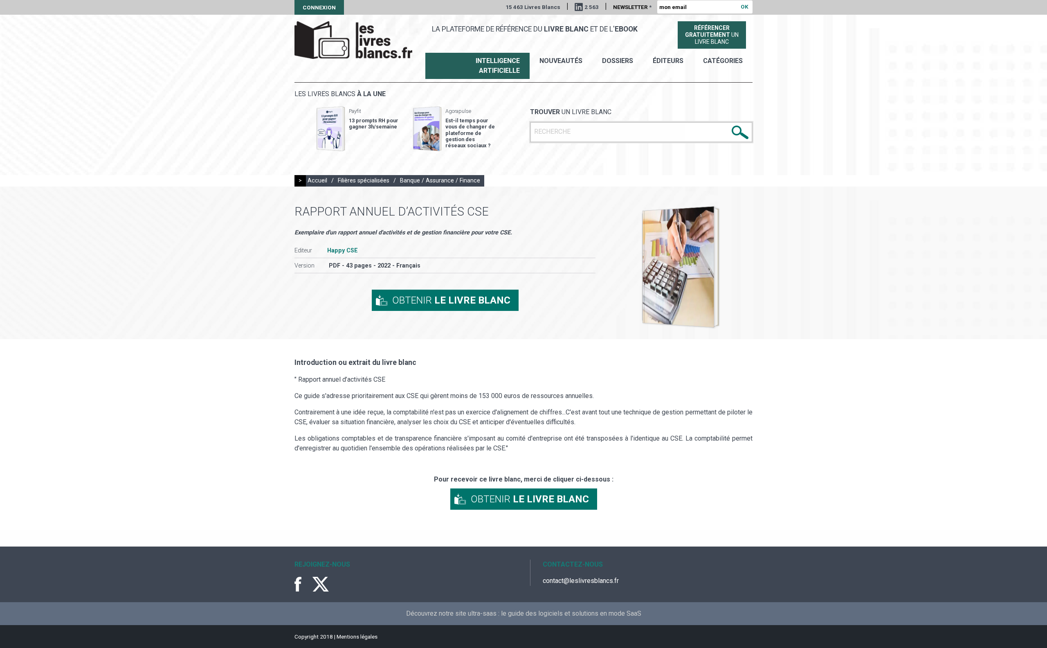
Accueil (317, 180)
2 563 (591, 7)
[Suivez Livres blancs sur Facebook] (302, 584)
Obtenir (451, 300)
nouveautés (560, 61)
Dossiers (617, 61)
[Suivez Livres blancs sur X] (320, 584)
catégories (723, 61)
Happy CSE (342, 250)
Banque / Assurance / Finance (440, 180)
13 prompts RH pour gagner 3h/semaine (373, 123)
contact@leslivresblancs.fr (581, 581)
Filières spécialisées (363, 180)
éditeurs (668, 61)
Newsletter (632, 7)
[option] (357, 129)
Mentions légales (357, 636)
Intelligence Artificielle (498, 65)
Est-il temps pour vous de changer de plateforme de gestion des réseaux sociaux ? (470, 132)
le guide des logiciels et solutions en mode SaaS (571, 613)
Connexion (319, 7)
